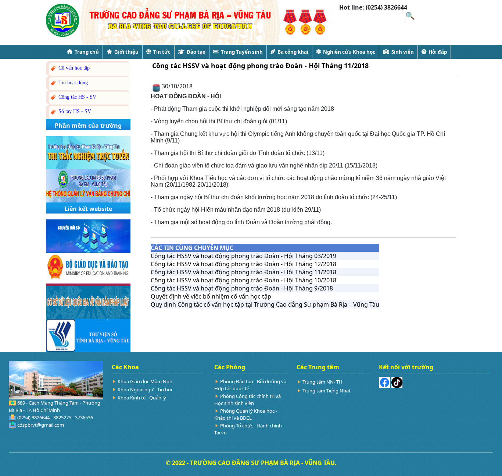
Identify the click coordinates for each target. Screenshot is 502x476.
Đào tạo (194, 52)
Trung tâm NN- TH (322, 381)
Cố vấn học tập (73, 68)
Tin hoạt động (72, 82)
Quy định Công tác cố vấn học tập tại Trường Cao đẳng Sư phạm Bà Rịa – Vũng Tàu (265, 304)
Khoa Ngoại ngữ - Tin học (145, 389)
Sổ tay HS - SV (74, 111)
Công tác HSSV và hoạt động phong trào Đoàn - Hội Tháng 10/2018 (243, 280)
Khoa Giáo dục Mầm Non (145, 381)
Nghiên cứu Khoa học (348, 52)
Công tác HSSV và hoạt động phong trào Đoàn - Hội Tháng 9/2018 (242, 288)
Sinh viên (401, 52)
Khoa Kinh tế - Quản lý (142, 397)
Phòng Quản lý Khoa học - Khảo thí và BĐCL (245, 414)
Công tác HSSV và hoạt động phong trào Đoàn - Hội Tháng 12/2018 (243, 264)
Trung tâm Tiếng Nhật (326, 390)
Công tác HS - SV (76, 97)
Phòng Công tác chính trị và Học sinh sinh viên (247, 399)
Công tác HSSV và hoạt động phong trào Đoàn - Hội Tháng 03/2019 (243, 256)
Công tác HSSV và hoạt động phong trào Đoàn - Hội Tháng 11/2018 (243, 272)
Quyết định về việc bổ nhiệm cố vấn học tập (211, 296)
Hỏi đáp (436, 52)
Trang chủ (85, 52)
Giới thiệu (125, 52)
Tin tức (161, 52)
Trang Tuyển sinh (241, 52)
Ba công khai (291, 52)
